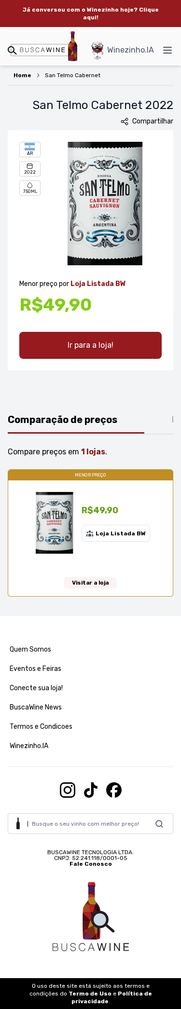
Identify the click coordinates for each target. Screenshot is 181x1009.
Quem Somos (30, 649)
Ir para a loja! (90, 345)
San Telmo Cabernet (72, 75)
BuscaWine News (36, 707)
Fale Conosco (91, 863)
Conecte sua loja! (36, 688)
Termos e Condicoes (41, 727)
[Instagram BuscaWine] (67, 790)
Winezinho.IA (130, 50)
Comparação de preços (62, 419)
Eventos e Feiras (35, 669)
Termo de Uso (90, 993)
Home (22, 75)
